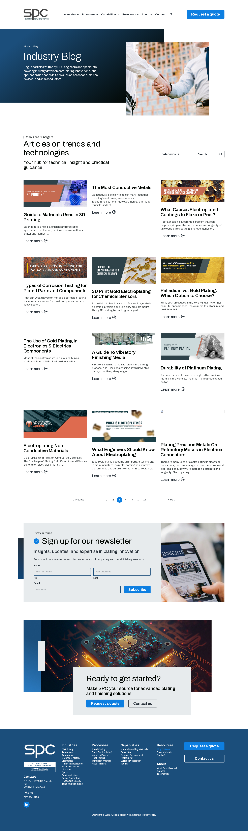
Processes (88, 14)
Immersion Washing (101, 761)
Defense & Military (71, 758)
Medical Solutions (71, 766)
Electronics (67, 761)
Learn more (33, 241)
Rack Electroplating (102, 752)
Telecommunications (72, 784)
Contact (160, 14)
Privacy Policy (149, 815)
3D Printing (67, 749)
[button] (78, 14)
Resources (129, 14)
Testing (124, 764)
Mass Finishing (99, 764)
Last (95, 578)
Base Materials (164, 752)
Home (27, 46)
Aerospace (67, 752)
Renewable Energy (71, 781)
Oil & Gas (66, 769)
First (36, 578)
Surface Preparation (131, 761)
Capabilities (109, 14)
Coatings (161, 755)
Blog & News (163, 749)
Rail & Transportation (72, 764)
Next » (171, 499)
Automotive (67, 755)
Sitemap (136, 815)
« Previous (79, 499)
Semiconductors (70, 775)
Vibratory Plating (100, 755)
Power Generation (71, 778)
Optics (65, 772)
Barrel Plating (98, 749)
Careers (161, 771)
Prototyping (127, 758)
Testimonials (163, 774)
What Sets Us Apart (167, 768)
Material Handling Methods (134, 749)
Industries (69, 14)
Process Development (132, 755)
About (145, 14)
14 (144, 499)
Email (37, 583)
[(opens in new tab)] (40, 766)
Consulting (126, 752)
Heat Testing (98, 758)
